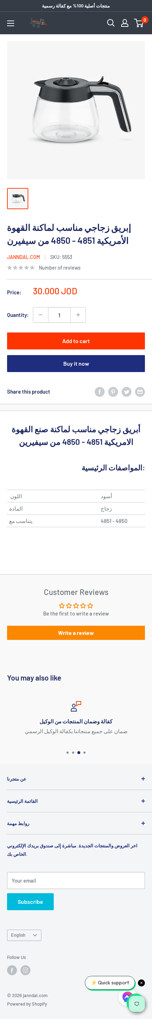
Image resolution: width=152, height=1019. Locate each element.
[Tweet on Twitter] (126, 391)
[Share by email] (140, 391)
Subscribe (30, 901)
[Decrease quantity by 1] (40, 314)
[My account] (124, 23)
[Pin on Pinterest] (113, 391)
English (18, 935)
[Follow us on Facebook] (12, 970)
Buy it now (76, 363)
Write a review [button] (76, 632)
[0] (139, 23)
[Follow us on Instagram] (25, 970)
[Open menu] (10, 23)
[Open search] (111, 23)
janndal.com (23, 257)
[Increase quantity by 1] (78, 314)
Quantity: (18, 315)
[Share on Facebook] (100, 391)
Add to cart (76, 340)
